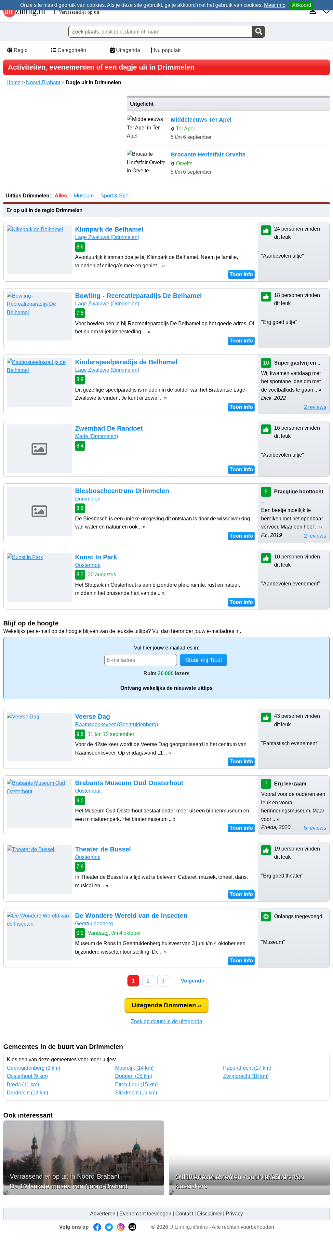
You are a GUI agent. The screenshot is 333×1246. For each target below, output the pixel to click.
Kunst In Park (96, 557)
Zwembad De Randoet (109, 428)
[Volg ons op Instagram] (121, 1227)
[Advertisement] (63, 141)
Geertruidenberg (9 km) (33, 1068)
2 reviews (315, 407)
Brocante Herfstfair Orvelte (208, 154)
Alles (61, 195)
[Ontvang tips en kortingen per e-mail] (132, 1227)
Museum (84, 195)
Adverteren (102, 1213)
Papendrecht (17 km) (247, 1068)
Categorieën (71, 50)
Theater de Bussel (103, 849)
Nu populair (167, 50)
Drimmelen (87, 499)
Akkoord (301, 5)
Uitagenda (127, 50)
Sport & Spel (115, 195)
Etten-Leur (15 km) (136, 1084)
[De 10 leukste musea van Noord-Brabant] (83, 1192)
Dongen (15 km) (133, 1076)
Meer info (275, 5)
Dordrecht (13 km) (27, 1092)
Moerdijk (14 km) (134, 1068)
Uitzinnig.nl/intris (188, 1227)
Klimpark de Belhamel (109, 229)
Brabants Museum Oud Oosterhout (129, 782)
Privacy (234, 1213)
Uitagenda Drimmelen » (166, 1005)
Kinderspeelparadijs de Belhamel (126, 362)
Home (13, 82)
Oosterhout (87, 565)
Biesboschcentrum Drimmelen (122, 490)
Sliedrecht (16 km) (136, 1092)
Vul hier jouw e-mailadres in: (166, 647)
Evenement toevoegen (145, 1213)
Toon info (241, 274)
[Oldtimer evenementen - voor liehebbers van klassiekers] (249, 1192)
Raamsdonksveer (116, 724)
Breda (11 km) (23, 1084)
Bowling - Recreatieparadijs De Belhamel (138, 295)
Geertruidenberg (94, 923)
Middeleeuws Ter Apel (201, 119)
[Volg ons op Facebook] (97, 1227)
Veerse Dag (92, 716)
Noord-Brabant (43, 82)
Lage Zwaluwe (107, 237)
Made (96, 436)
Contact (184, 1213)
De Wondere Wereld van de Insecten (131, 915)
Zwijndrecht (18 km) (246, 1076)
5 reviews (315, 828)
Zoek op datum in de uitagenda (166, 1021)
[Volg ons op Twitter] (109, 1227)
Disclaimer (209, 1213)
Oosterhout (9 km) (27, 1076)
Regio (20, 50)
